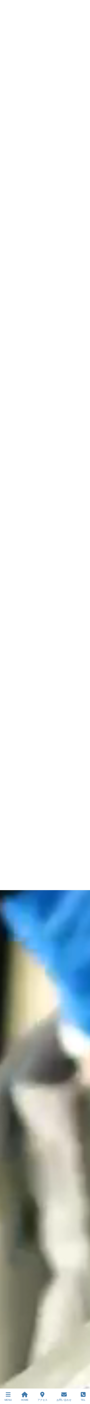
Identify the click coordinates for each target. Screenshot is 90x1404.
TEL (83, 1400)
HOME (24, 1400)
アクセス (43, 1400)
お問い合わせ (64, 1400)
